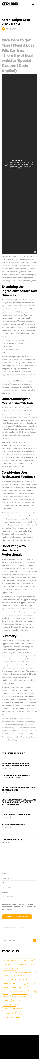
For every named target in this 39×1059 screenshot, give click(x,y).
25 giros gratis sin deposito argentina (18, 960)
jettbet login (17, 983)
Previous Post (9, 928)
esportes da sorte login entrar (16, 979)
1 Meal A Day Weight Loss (11, 719)
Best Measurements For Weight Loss (15, 737)
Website (5, 892)
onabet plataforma (19, 996)
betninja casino (10, 968)
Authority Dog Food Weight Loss (24, 734)
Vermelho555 (8, 1013)
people (6, 1000)
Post (3, 807)
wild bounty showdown (12, 1017)
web (18, 1013)
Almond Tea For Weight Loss (17, 725)
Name (4, 874)
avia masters (8, 964)
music (6, 996)
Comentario (7, 842)
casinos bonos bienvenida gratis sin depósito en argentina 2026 (17, 974)
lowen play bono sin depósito (15, 987)
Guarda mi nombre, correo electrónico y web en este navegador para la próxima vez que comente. (19, 907)
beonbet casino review (26, 964)
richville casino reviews (13, 1009)
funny (6, 983)
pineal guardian (10, 1004)
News (3, 780)
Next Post (24, 928)
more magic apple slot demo (14, 992)
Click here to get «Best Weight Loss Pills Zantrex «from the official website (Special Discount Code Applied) (18, 55)
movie (31, 992)
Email (4, 883)
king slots (31, 983)
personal (16, 1000)
